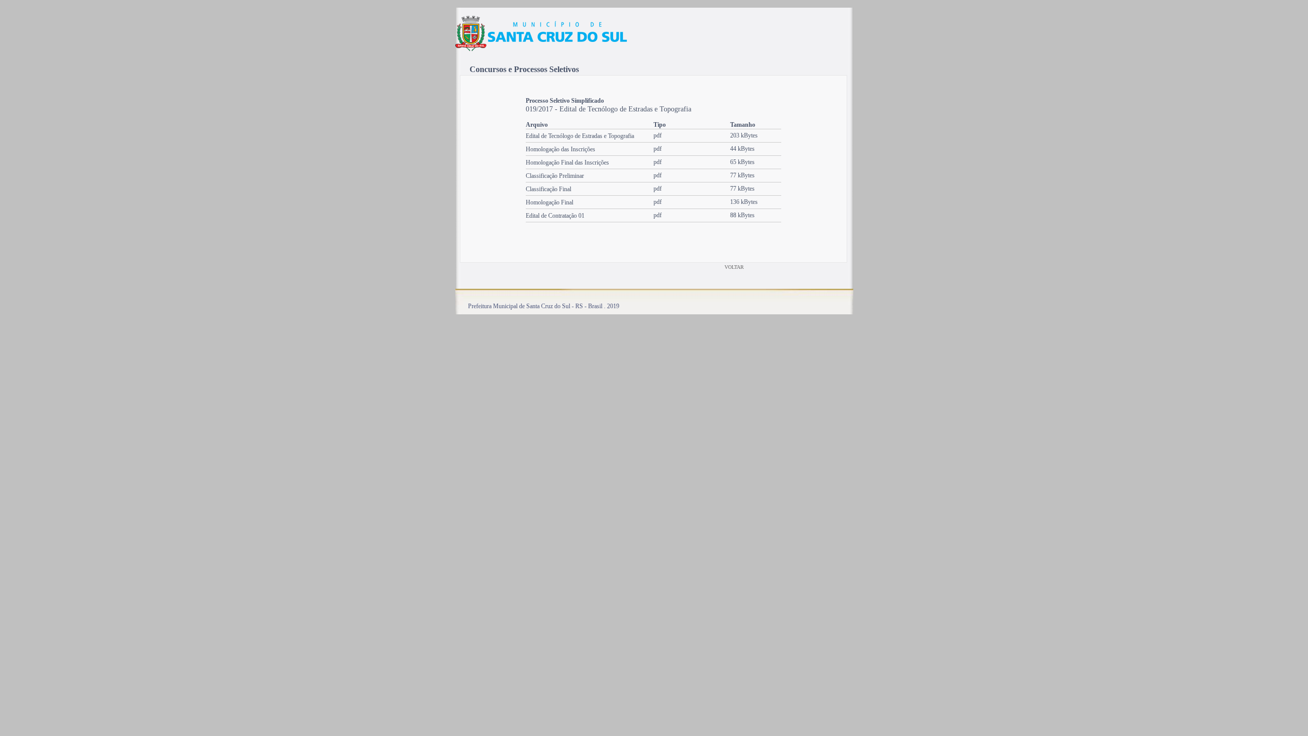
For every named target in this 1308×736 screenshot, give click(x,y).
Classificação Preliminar (555, 175)
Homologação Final (549, 202)
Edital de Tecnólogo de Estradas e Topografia (580, 136)
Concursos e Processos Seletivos (524, 69)
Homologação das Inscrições (560, 149)
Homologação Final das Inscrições (567, 162)
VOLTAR (734, 267)
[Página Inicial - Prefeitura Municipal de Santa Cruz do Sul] (541, 49)
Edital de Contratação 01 (555, 215)
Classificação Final (548, 189)
